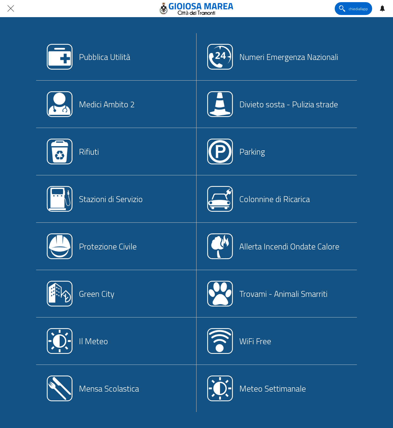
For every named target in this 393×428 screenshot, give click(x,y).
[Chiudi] (10, 8)
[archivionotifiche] (382, 8)
